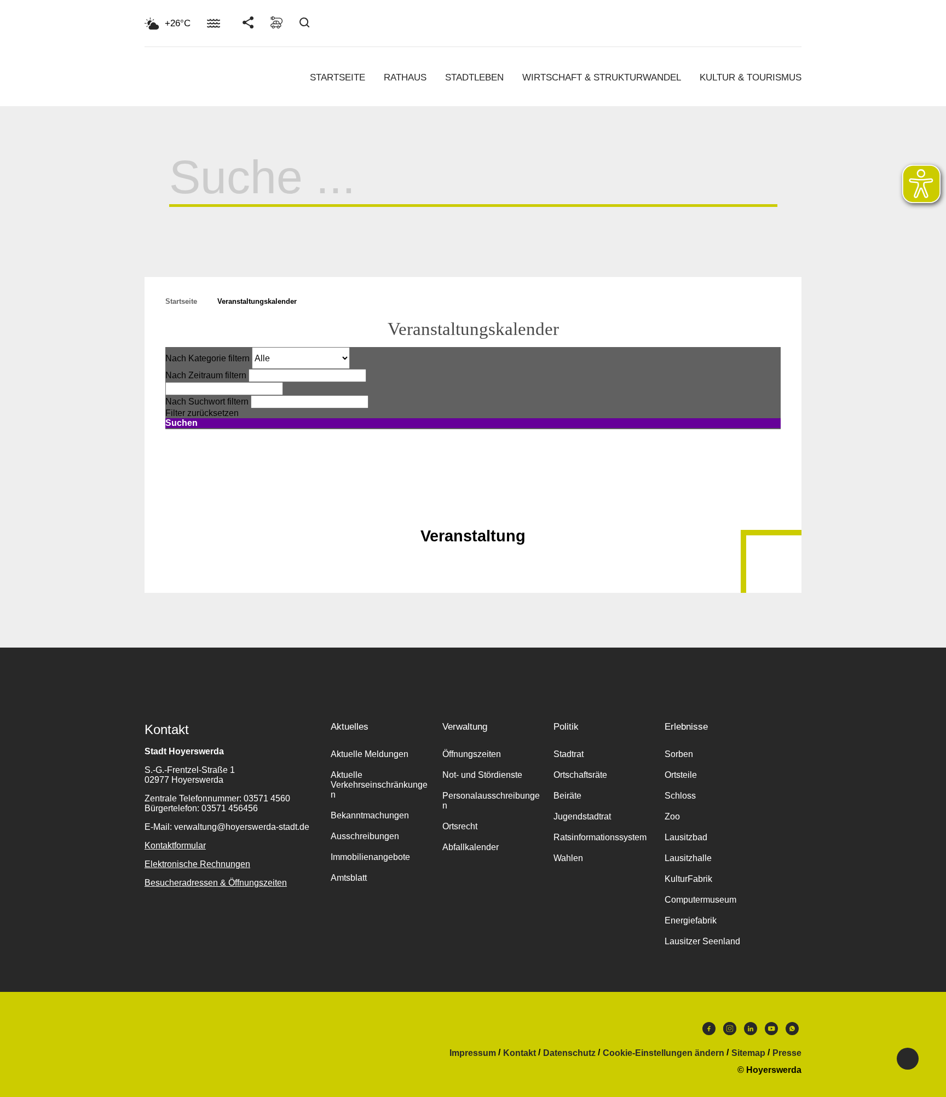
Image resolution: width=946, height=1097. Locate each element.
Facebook (709, 1031)
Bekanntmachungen (370, 815)
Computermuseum (700, 899)
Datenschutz (569, 1053)
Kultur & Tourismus (750, 77)
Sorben (679, 754)
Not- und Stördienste (482, 775)
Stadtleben (474, 77)
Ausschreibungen (365, 836)
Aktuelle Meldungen (369, 754)
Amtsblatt (349, 877)
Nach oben (473, 509)
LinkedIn (750, 1031)
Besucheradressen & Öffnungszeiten (216, 882)
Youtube (771, 1031)
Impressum (472, 1053)
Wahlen (568, 858)
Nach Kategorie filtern (207, 358)
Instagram (729, 1031)
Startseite (337, 77)
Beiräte (567, 795)
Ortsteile (681, 775)
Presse (786, 1053)
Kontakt (519, 1053)
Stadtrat (568, 754)
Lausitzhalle (688, 858)
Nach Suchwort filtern (207, 401)
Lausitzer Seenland (702, 941)
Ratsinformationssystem (600, 837)
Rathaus (405, 77)
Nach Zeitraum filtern (205, 375)
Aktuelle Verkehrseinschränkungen (379, 784)
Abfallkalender (470, 847)
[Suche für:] (473, 190)
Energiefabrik (691, 920)
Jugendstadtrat (582, 816)
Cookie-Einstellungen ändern (663, 1053)
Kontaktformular (175, 845)
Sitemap (748, 1053)
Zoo (672, 816)
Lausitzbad (686, 837)
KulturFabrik (688, 879)
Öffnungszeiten (471, 754)
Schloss (680, 795)
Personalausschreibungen (491, 800)
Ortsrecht (459, 826)
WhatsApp (792, 1031)
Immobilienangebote (370, 857)
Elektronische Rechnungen (197, 864)
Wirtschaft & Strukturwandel (601, 77)
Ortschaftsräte (580, 775)
